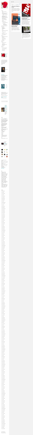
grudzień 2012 (3, 361)
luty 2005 (3, 418)
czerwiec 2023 (3, 211)
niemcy (4, 177)
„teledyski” (3, 43)
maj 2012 (3, 370)
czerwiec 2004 (3, 428)
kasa (6, 175)
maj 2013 (3, 355)
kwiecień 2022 (3, 222)
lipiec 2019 (3, 264)
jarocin (4, 175)
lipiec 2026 (3, 192)
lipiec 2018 (3, 279)
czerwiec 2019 (3, 265)
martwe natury (4, 42)
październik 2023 (3, 208)
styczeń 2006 (3, 404)
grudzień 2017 (3, 288)
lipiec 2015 (3, 322)
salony (3, 182)
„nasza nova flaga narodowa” (4, 44)
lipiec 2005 (3, 412)
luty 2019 (3, 270)
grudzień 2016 (3, 303)
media (2, 176)
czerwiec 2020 (3, 250)
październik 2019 (3, 260)
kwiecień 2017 (3, 298)
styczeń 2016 (3, 317)
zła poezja (3, 50)
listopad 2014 (3, 332)
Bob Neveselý (2, 74)
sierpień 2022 (3, 217)
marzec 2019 (3, 269)
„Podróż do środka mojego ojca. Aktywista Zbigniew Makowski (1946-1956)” (5, 17)
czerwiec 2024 (3, 203)
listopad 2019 (3, 259)
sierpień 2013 (3, 351)
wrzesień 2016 (3, 307)
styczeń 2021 (3, 241)
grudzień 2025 (3, 198)
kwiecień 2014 (3, 341)
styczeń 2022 (3, 226)
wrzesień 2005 (3, 409)
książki (2, 10)
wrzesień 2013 (3, 350)
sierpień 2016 (3, 308)
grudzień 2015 (3, 318)
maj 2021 (3, 236)
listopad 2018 (3, 274)
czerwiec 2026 (3, 193)
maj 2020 (3, 251)
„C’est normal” (4, 138)
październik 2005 (3, 408)
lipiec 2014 (3, 337)
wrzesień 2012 (3, 365)
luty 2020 (3, 255)
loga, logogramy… (4, 48)
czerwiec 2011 (3, 384)
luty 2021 (3, 240)
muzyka (2, 35)
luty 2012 (3, 374)
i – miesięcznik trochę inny (5, 30)
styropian (2, 183)
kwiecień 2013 (3, 356)
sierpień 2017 (3, 293)
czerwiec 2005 (3, 413)
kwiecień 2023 (3, 212)
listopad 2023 (3, 207)
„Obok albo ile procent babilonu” (4, 18)
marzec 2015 (3, 327)
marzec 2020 (3, 254)
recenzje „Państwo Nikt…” (5, 14)
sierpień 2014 (3, 336)
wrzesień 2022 (3, 216)
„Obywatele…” (4, 431)
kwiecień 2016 (3, 313)
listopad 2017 (3, 289)
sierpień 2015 (3, 321)
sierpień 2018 (3, 278)
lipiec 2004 (3, 427)
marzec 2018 (3, 284)
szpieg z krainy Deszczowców (4, 184)
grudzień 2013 (3, 346)
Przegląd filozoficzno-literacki (4, 28)
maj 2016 (3, 312)
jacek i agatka (3, 175)
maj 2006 (3, 399)
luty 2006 (3, 403)
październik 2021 (3, 230)
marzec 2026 (3, 197)
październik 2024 (3, 202)
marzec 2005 (3, 417)
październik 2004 (3, 423)
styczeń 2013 (3, 360)
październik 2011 (3, 379)
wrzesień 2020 (3, 246)
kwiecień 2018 (3, 283)
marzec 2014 (3, 342)
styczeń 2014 (3, 345)
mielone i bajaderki (4, 176)
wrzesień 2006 (3, 394)
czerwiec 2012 (3, 369)
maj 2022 (3, 221)
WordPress (4, 432)
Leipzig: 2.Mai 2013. (25, 33)
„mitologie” (3, 49)
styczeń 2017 (3, 302)
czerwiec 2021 (3, 235)
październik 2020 (3, 245)
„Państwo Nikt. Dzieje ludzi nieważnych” (4, 13)
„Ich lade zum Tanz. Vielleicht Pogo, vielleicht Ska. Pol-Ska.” (26, 18)
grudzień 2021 (3, 227)
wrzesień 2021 (3, 231)
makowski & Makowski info (5, 24)
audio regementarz (5, 22)
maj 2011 (3, 385)
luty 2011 (3, 389)
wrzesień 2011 (3, 380)
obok (6, 177)
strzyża (5, 182)
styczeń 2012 (3, 375)
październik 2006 (3, 393)
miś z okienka (3, 177)
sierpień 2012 (3, 366)
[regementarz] (4, 21)
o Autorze (4, 23)
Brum (2, 29)
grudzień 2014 (3, 331)
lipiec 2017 (3, 294)
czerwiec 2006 (3, 398)
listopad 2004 (3, 422)
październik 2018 (3, 275)
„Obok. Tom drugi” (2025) (4, 11)
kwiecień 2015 (3, 326)
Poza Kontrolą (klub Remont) (4, 36)
